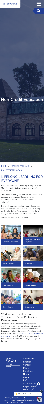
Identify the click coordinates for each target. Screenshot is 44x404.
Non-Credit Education (11, 170)
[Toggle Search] (38, 11)
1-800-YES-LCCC (25, 403)
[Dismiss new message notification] (41, 391)
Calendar (27, 377)
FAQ (25, 380)
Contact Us (28, 358)
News (26, 374)
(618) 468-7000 (10, 403)
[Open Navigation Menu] (38, 4)
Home (3, 166)
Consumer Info (30, 383)
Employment (29, 386)
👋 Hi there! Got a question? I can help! (27, 394)
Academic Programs (20, 166)
